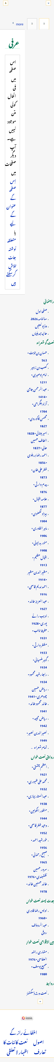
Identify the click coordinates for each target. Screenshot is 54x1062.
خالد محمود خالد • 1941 (38, 706)
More (19, 23)
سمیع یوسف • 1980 (39, 969)
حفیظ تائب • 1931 (39, 633)
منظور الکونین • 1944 (38, 813)
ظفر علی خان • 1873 (39, 472)
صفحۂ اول (41, 311)
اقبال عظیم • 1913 (39, 560)
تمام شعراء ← (38, 747)
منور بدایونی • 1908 (39, 545)
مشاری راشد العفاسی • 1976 (37, 955)
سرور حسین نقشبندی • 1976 (37, 872)
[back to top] (40, 1001)
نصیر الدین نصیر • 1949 (37, 736)
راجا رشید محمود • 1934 (37, 677)
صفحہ (44, 23)
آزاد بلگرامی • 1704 (39, 407)
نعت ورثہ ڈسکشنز (37, 993)
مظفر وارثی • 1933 (39, 648)
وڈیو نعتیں (41, 325)
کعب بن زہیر (39, 367)
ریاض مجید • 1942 (40, 721)
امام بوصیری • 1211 (39, 377)
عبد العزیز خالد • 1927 (37, 604)
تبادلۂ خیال (32, 23)
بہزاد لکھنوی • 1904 (39, 516)
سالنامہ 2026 (39, 318)
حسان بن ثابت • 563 (37, 355)
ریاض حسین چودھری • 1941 (37, 692)
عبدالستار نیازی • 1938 (37, 799)
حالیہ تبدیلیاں (39, 333)
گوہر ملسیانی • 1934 (40, 662)
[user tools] (5, 3)
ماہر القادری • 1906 (39, 531)
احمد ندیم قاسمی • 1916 (37, 589)
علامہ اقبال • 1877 (40, 502)
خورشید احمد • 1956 (39, 843)
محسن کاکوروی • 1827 (37, 421)
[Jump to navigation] (48, 3)
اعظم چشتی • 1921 (39, 770)
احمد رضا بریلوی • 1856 (37, 458)
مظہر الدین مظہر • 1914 (37, 575)
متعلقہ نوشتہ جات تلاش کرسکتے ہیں (11, 261)
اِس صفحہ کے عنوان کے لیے (11, 201)
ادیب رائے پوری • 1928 (39, 619)
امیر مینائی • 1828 (37, 433)
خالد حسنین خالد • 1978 (36, 887)
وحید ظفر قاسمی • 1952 (37, 828)
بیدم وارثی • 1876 (40, 487)
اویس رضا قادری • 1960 (37, 913)
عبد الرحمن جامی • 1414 (37, 392)
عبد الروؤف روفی (39, 928)
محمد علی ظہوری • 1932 (37, 784)
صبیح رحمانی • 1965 (39, 857)
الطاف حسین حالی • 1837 (39, 443)
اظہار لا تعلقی (17, 1051)
